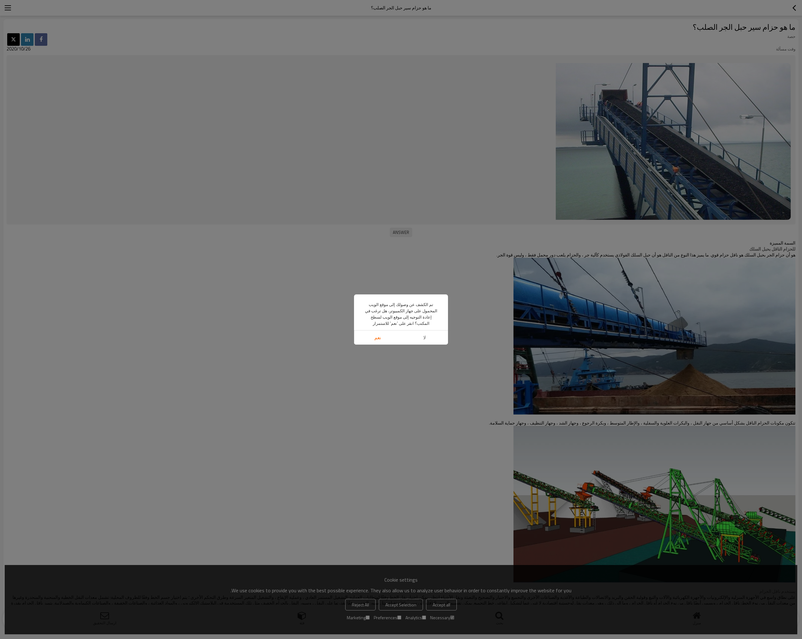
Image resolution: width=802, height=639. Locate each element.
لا (424, 337)
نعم (377, 337)
